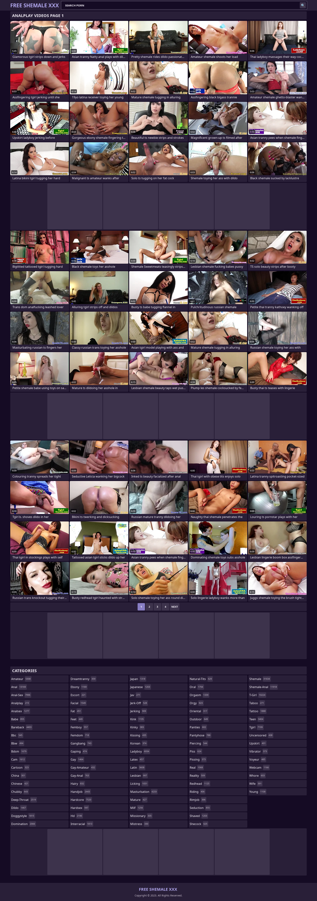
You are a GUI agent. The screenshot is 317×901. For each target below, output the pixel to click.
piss (195, 751)
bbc (16, 735)
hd (76, 816)
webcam (259, 768)
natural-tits (201, 679)
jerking (138, 711)
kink (137, 719)
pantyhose (200, 735)
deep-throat (23, 800)
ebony (79, 687)
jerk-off (138, 703)
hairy (77, 784)
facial (78, 703)
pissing (198, 759)
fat (76, 711)
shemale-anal (263, 687)
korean (138, 743)
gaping (79, 751)
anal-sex (20, 695)
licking (138, 784)
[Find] (303, 5)
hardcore (81, 800)
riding (197, 792)
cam (18, 759)
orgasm (199, 695)
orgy (196, 703)
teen (256, 719)
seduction (200, 808)
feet (77, 719)
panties (198, 727)
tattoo (257, 711)
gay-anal (80, 776)
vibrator (258, 751)
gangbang (81, 743)
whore (257, 776)
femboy (79, 727)
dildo (18, 808)
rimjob (197, 800)
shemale (259, 679)
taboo (256, 703)
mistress (139, 824)
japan (137, 679)
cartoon (20, 768)
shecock (198, 824)
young (257, 792)
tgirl (256, 727)
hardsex (79, 808)
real (196, 768)
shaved (198, 816)
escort (78, 695)
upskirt (257, 743)
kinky (137, 727)
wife (255, 784)
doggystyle (22, 816)
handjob (80, 792)
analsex (20, 711)
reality (197, 776)
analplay (20, 703)
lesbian (138, 776)
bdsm (18, 751)
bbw (17, 743)
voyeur (257, 759)
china (18, 776)
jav (135, 695)
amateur (21, 679)
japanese (140, 687)
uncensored (260, 735)
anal (18, 687)
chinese (19, 784)
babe (17, 719)
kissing (138, 735)
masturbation (143, 792)
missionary (141, 816)
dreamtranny (83, 679)
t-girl (257, 695)
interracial (81, 824)
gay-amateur (83, 768)
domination (23, 824)
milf (136, 808)
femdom (80, 735)
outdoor (199, 719)
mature (138, 800)
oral (196, 687)
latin (137, 768)
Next (174, 606)
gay (77, 759)
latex (137, 759)
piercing (198, 743)
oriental (198, 711)
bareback (21, 727)
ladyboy (139, 751)
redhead (199, 784)
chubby (19, 792)
